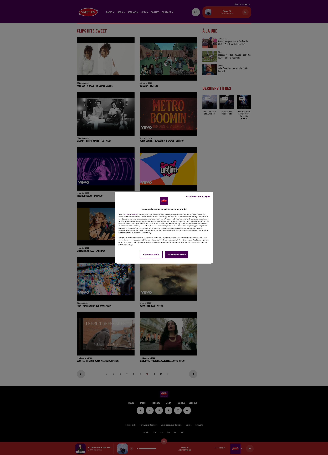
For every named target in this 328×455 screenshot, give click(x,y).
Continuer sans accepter (198, 196)
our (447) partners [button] (130, 214)
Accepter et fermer (177, 254)
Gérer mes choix (151, 254)
